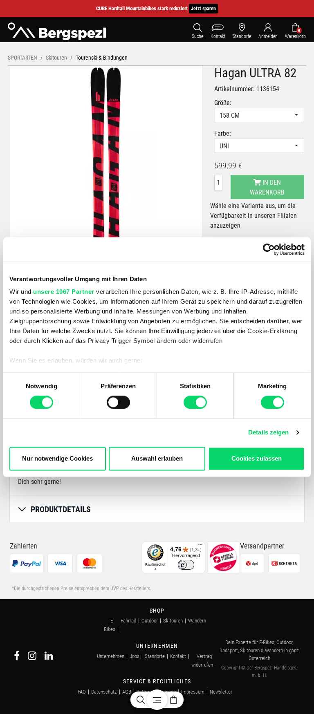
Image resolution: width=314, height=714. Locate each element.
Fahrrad (128, 621)
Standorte (155, 656)
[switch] (118, 402)
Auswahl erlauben (157, 458)
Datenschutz (104, 692)
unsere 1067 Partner (63, 291)
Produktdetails (61, 509)
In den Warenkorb (267, 187)
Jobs (134, 656)
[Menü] (200, 546)
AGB (126, 692)
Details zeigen (268, 432)
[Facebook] (17, 657)
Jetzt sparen (203, 8)
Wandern (197, 621)
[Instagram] (32, 657)
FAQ (82, 692)
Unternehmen (110, 656)
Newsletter (221, 692)
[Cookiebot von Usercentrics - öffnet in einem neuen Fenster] (269, 249)
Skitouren (173, 621)
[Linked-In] (49, 657)
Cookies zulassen (256, 458)
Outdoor (149, 621)
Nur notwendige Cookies (57, 458)
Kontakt (178, 656)
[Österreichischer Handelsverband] (223, 557)
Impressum (192, 692)
